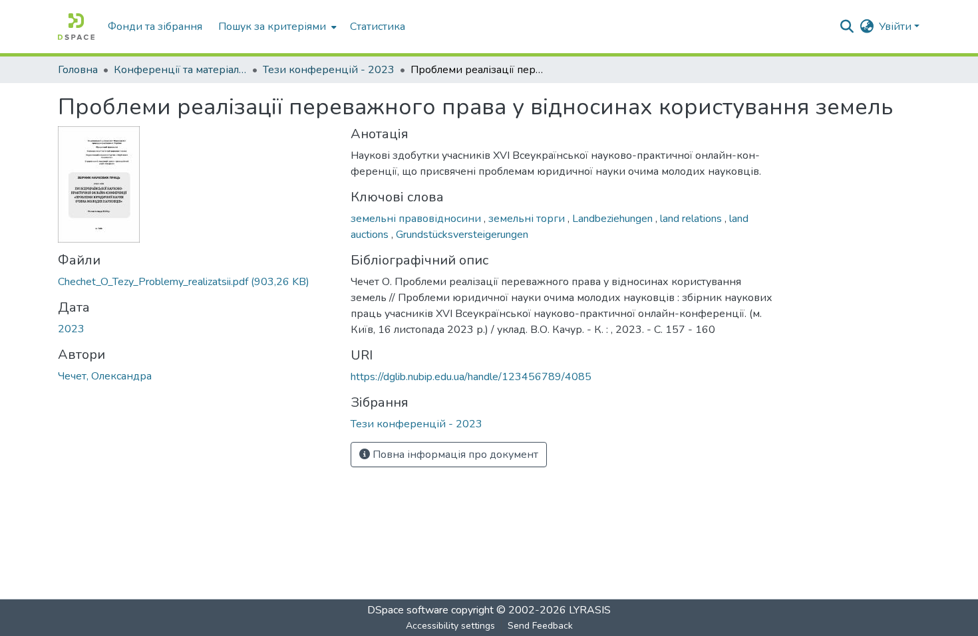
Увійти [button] (896, 26)
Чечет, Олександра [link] (105, 376)
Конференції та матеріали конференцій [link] (180, 69)
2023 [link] (71, 329)
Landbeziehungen (613, 218)
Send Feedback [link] (540, 625)
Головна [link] (78, 69)
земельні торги (528, 218)
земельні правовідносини (417, 218)
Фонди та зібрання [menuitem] (155, 26)
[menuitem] (276, 26)
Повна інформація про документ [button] (454, 454)
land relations (692, 218)
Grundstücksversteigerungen (462, 234)
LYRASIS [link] (590, 610)
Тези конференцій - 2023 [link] (329, 69)
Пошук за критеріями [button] (272, 26)
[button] (76, 26)
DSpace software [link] (407, 610)
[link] (196, 282)
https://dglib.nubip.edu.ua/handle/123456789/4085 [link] (471, 377)
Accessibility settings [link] (450, 625)
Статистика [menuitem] (377, 26)
